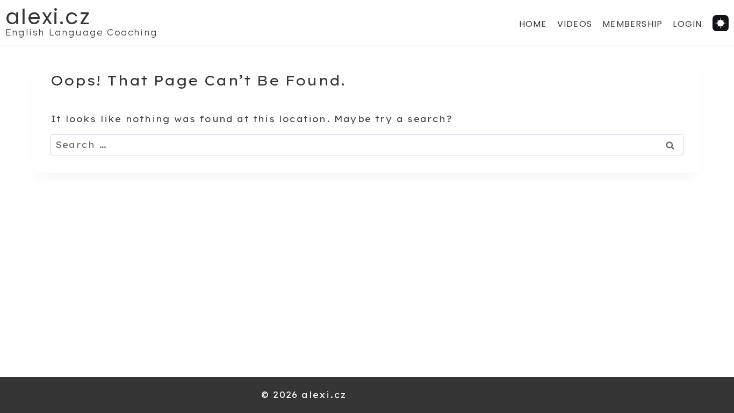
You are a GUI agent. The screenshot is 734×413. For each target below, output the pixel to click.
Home (533, 24)
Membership (632, 24)
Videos (574, 24)
